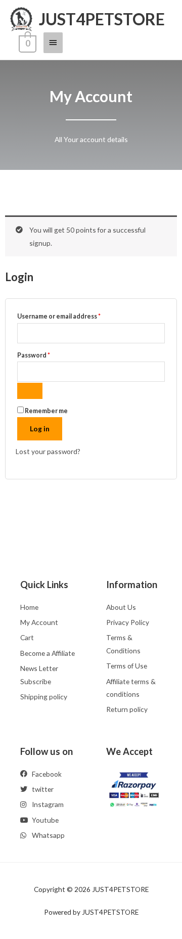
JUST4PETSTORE (102, 19)
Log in (40, 428)
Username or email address (72, 315)
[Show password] (29, 391)
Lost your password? (48, 451)
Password (47, 354)
